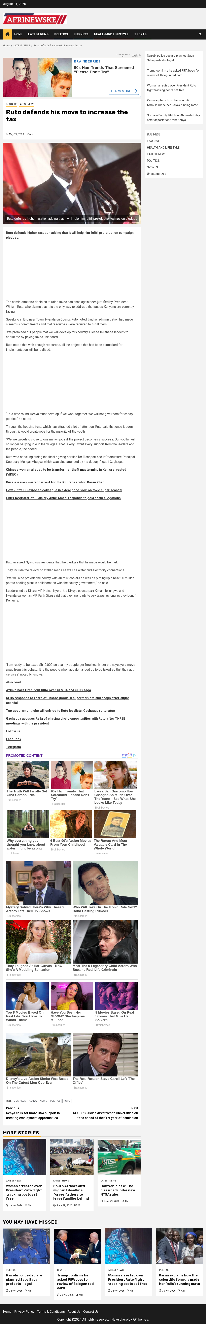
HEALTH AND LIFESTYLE (111, 34)
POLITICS (61, 34)
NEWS (43, 1100)
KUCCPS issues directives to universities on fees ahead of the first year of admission (105, 1113)
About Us (74, 1312)
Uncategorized (156, 174)
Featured (153, 141)
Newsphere (119, 1319)
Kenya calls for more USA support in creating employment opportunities (33, 1113)
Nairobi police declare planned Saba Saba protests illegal (24, 1279)
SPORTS (140, 34)
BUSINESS (81, 34)
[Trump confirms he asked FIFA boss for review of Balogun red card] (77, 1246)
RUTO (67, 1100)
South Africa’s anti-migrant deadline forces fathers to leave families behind (71, 1192)
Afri (31, 134)
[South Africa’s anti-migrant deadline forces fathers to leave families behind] (72, 1157)
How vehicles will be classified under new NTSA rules (118, 1190)
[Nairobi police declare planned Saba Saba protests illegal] (26, 1246)
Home (18, 34)
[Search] (200, 34)
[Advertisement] (72, 271)
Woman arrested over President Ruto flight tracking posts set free (24, 1192)
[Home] (7, 34)
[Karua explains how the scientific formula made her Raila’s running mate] (179, 1246)
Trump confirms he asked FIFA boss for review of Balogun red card (75, 1281)
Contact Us (91, 1312)
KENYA (33, 1100)
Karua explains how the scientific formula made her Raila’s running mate (179, 1279)
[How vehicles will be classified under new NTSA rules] (119, 1157)
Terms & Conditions (51, 1312)
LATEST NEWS (38, 34)
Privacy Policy (24, 1312)
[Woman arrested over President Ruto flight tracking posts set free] (24, 1157)
